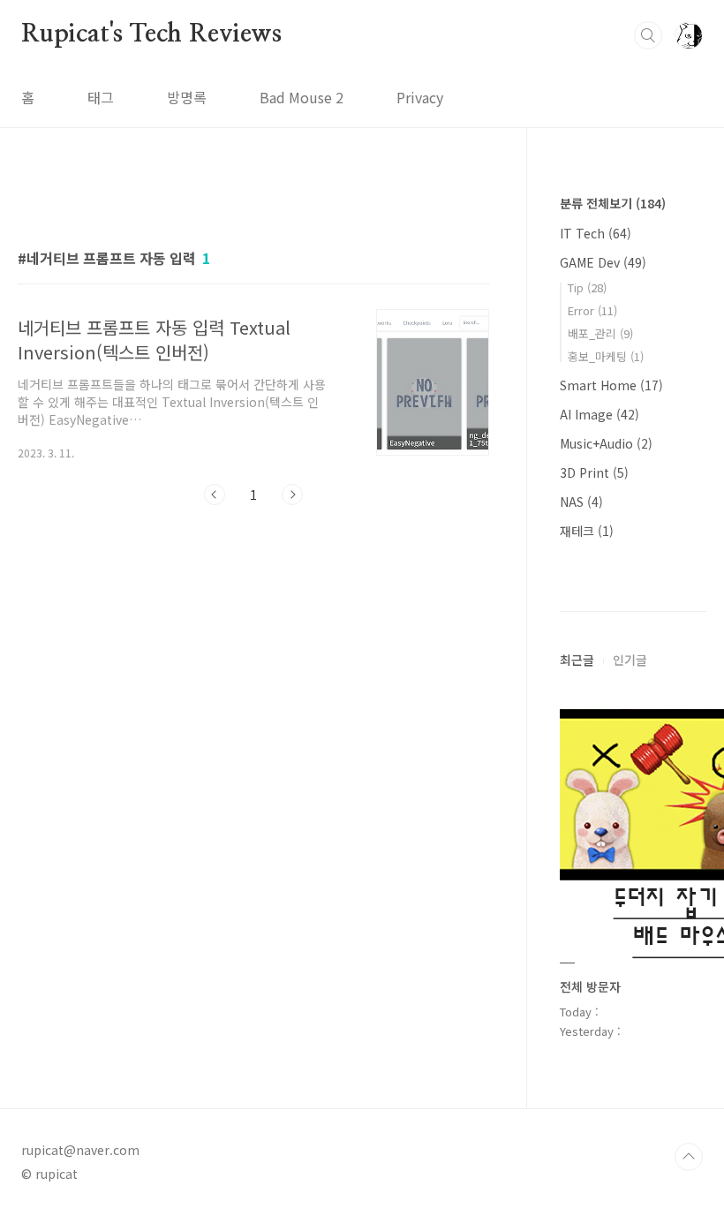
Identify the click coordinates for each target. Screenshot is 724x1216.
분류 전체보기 (613, 203)
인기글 (630, 659)
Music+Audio (606, 443)
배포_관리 (600, 333)
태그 (100, 97)
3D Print (594, 472)
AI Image (599, 414)
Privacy (419, 97)
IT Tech (595, 233)
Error (592, 310)
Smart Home (611, 385)
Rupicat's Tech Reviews (151, 34)
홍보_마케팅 (606, 356)
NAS (581, 501)
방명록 (187, 97)
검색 (648, 35)
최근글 (577, 659)
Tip (587, 287)
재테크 (587, 531)
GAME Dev (603, 262)
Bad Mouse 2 (301, 97)
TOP (689, 1157)
